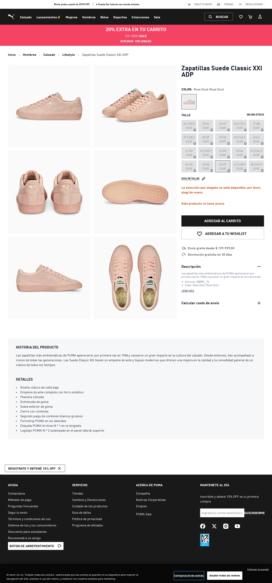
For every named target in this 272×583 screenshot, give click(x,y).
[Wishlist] (241, 17)
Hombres (89, 17)
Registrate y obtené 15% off (31, 468)
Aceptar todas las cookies (224, 575)
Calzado (26, 17)
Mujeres (71, 17)
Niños (104, 17)
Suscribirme (254, 513)
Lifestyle (68, 54)
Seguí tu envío (203, 4)
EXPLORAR (126, 41)
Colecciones (140, 17)
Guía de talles (190, 178)
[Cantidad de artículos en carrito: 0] (250, 17)
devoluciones (254, 4)
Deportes (120, 17)
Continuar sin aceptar (258, 569)
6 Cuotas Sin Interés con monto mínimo (117, 4)
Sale (157, 17)
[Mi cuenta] (260, 17)
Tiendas (228, 4)
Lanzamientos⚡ (48, 17)
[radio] (189, 101)
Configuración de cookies (189, 575)
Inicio (12, 54)
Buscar (222, 17)
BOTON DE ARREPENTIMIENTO (32, 546)
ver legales (143, 41)
